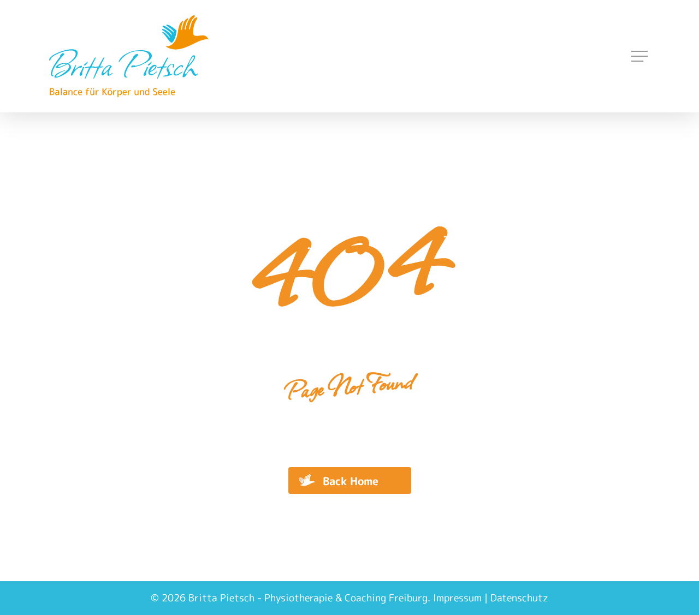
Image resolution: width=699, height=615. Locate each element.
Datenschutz (519, 598)
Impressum (457, 598)
